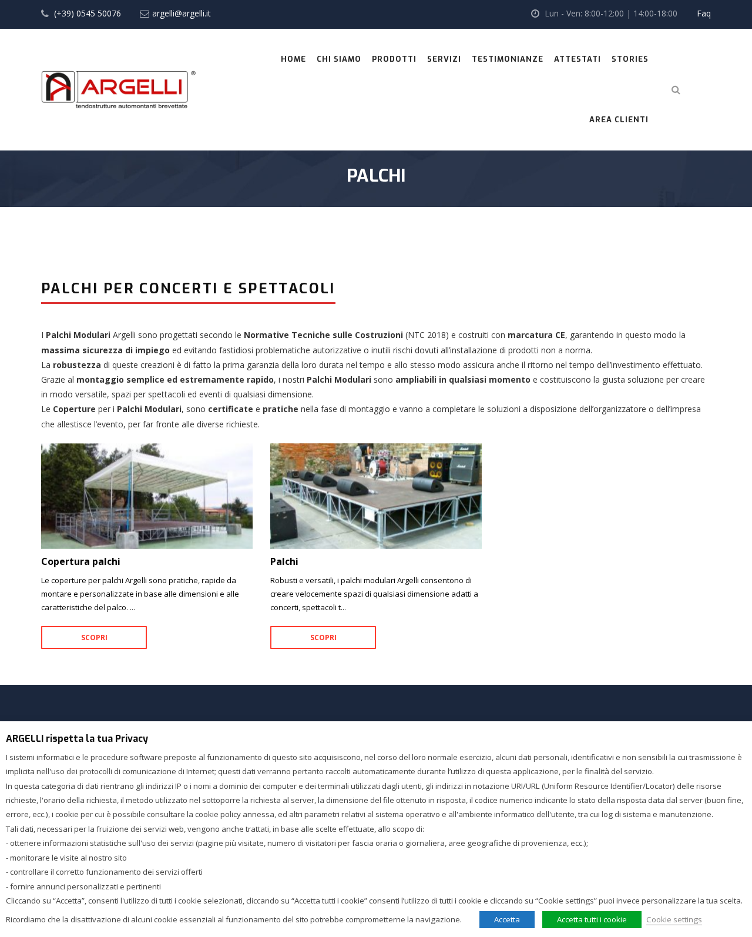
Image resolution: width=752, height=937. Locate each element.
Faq (704, 13)
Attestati (577, 59)
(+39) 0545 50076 (87, 13)
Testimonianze (507, 59)
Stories (630, 59)
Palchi (376, 496)
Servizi (444, 59)
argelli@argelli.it (181, 13)
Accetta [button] (507, 919)
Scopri (94, 637)
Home (293, 59)
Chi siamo (339, 59)
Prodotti (394, 59)
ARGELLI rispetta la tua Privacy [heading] (77, 738)
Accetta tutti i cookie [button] (592, 919)
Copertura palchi (147, 496)
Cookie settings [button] (674, 919)
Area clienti (619, 120)
